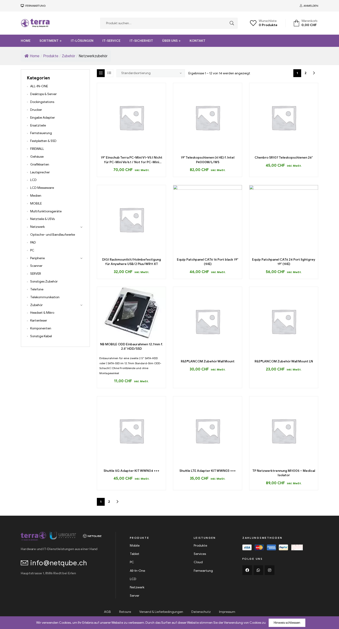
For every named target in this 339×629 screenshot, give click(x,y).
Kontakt (197, 41)
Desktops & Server (43, 94)
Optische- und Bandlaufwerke (52, 235)
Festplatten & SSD (43, 141)
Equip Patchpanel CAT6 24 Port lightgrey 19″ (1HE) (283, 262)
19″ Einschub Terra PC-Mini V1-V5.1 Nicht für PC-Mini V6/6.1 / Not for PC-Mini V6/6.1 (131, 160)
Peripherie (37, 258)
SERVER (35, 274)
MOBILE (36, 203)
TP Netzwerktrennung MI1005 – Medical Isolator (283, 473)
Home (25, 41)
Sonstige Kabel (41, 336)
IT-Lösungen (82, 41)
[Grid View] (101, 73)
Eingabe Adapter (42, 118)
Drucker (36, 110)
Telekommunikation (44, 297)
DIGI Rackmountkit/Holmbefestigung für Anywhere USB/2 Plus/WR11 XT (131, 262)
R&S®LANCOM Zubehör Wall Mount (208, 361)
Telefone (36, 289)
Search (231, 23)
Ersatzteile (38, 125)
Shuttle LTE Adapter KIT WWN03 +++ (207, 471)
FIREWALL (37, 149)
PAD (33, 242)
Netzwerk (37, 227)
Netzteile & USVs (42, 219)
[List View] (109, 73)
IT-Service (111, 41)
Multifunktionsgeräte (46, 211)
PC (32, 250)
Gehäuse (37, 157)
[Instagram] (269, 570)
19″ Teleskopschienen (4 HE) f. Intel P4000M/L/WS (207, 160)
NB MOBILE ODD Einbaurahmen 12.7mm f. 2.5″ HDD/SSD (131, 346)
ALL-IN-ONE (39, 86)
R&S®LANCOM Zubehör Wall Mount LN (284, 361)
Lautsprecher (40, 172)
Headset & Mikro (42, 313)
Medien (35, 196)
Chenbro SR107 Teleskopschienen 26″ (284, 158)
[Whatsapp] (258, 570)
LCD (33, 180)
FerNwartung (35, 5)
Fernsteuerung (41, 133)
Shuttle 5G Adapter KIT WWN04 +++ (131, 471)
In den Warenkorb (126, 150)
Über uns (170, 41)
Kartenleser (38, 320)
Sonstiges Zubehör (44, 281)
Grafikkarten (39, 164)
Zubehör (36, 305)
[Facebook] (247, 570)
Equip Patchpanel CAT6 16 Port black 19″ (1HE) (207, 262)
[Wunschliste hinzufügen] (136, 150)
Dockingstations (42, 102)
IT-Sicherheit (141, 41)
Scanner (36, 266)
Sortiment (49, 41)
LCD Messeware (42, 188)
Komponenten (40, 328)
